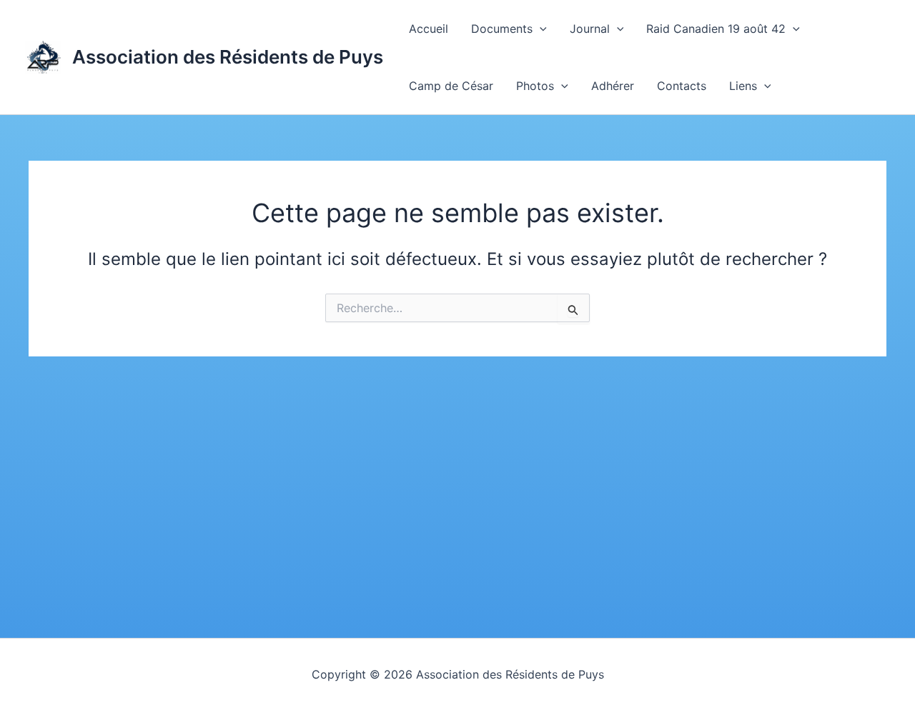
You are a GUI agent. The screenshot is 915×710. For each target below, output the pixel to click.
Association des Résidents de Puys (227, 57)
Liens (743, 86)
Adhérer (612, 86)
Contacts (681, 86)
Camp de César (451, 86)
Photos (535, 86)
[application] (540, 28)
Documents (502, 28)
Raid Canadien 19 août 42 (716, 28)
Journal (590, 28)
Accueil (428, 28)
